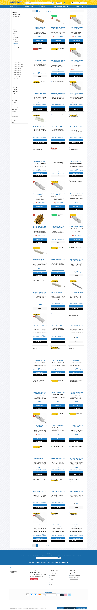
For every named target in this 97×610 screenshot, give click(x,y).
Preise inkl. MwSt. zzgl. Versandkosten (39, 37)
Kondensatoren (15, 20)
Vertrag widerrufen (34, 579)
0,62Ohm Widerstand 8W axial (58, 491)
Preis (13, 122)
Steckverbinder (15, 91)
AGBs (52, 579)
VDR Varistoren (15, 41)
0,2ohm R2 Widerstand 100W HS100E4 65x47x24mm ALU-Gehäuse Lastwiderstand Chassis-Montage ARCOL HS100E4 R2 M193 (39, 227)
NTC (14, 23)
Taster (14, 95)
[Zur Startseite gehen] (16, 2)
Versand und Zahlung (74, 579)
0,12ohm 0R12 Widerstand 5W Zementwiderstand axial (58, 28)
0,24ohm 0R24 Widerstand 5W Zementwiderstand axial (76, 160)
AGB (54, 562)
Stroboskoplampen (16, 37)
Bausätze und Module (16, 83)
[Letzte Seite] (51, 11)
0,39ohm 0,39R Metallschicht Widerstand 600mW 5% (39, 293)
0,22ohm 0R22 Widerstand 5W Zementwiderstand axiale (39, 160)
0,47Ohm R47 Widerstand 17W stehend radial (76, 359)
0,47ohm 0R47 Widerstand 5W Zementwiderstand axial (58, 359)
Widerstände (15, 43)
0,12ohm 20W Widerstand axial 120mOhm (76, 28)
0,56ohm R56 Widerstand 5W (58, 425)
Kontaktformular (39, 576)
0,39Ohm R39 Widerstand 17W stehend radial (58, 293)
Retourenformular (73, 573)
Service (70, 568)
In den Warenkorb (39, 40)
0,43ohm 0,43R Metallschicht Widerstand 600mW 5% (76, 326)
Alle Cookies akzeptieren (82, 608)
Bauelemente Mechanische (17, 80)
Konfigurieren (60, 608)
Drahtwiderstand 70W (17, 72)
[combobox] (38, 3)
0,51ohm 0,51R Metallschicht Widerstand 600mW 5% (39, 393)
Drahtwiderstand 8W (17, 56)
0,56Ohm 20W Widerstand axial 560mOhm (40, 426)
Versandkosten (45, 602)
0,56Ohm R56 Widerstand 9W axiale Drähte (76, 426)
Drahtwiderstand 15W (17, 62)
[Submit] (59, 558)
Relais (14, 85)
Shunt (15, 45)
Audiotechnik (14, 10)
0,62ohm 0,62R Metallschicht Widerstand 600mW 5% (76, 459)
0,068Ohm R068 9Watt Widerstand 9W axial (40, 28)
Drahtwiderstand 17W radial (18, 66)
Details (39, 76)
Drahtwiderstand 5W (17, 54)
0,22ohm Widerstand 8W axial (58, 160)
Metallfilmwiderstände (17, 76)
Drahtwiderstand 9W (17, 58)
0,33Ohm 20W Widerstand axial (76, 226)
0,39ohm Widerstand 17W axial (76, 292)
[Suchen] (52, 3)
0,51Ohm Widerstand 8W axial (58, 392)
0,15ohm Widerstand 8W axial (39, 93)
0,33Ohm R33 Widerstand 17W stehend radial (39, 260)
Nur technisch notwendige (70, 608)
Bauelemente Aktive (16, 14)
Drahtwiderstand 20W (17, 68)
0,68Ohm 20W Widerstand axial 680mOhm (40, 525)
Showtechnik (14, 109)
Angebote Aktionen (15, 116)
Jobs (51, 577)
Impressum (53, 582)
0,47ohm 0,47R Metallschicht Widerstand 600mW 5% (39, 359)
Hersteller (14, 120)
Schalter (14, 93)
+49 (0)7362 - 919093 (35, 572)
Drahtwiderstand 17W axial (18, 64)
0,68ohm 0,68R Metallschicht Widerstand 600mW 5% (76, 492)
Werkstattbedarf (15, 114)
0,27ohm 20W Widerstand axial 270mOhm (58, 194)
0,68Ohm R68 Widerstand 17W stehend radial (58, 525)
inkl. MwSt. (67, 3)
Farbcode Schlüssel (17, 47)
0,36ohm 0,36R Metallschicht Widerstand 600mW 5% (76, 260)
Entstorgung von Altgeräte (75, 575)
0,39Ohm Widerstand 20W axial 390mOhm (40, 326)
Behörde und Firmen (54, 570)
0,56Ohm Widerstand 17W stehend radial (39, 459)
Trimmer (14, 39)
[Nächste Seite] (48, 11)
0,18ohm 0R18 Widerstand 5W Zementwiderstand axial (58, 94)
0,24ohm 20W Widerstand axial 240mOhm (39, 194)
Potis (14, 27)
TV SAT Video (14, 111)
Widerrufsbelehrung (54, 581)
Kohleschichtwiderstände (18, 49)
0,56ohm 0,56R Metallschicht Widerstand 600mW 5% (76, 393)
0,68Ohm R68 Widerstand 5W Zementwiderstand (76, 525)
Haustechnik (14, 102)
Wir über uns (53, 572)
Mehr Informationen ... (42, 608)
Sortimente (15, 87)
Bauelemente (14, 12)
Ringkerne (15, 31)
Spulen (14, 35)
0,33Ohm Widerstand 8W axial (58, 259)
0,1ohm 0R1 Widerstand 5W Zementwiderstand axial (76, 127)
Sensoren (14, 33)
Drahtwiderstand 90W (17, 74)
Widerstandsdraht (17, 78)
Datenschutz (72, 570)
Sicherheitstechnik (15, 107)
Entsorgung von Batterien (75, 572)
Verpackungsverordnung (74, 577)
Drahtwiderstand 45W (17, 70)
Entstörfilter (15, 18)
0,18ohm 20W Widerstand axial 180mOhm (76, 94)
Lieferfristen (53, 575)
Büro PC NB (14, 100)
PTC (14, 25)
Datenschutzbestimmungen (37, 562)
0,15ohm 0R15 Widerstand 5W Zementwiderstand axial (58, 61)
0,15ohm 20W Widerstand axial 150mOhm (76, 61)
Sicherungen (15, 89)
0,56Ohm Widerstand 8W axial (58, 458)
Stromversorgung (15, 105)
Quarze (14, 29)
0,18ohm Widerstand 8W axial (58, 126)
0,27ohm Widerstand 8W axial (76, 193)
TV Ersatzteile (15, 98)
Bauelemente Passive (17, 16)
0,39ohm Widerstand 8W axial (58, 325)
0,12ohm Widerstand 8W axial (39, 60)
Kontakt (52, 584)
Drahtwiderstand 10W (17, 60)
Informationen (53, 568)
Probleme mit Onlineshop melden (57, 573)
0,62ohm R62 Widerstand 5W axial (39, 492)
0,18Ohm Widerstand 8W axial (39, 126)
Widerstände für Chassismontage (19, 51)
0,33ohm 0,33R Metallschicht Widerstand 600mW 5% (58, 227)
